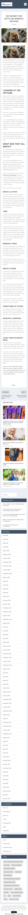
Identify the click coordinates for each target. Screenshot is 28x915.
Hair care (14, 24)
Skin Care (5, 815)
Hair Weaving (6, 811)
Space (5, 899)
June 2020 (5, 775)
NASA (9, 896)
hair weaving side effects (11, 885)
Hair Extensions (16, 865)
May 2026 (5, 543)
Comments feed (7, 847)
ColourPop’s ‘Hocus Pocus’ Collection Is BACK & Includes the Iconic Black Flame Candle (13, 422)
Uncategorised (7, 823)
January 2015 (6, 798)
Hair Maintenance (9, 868)
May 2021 (5, 749)
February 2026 (7, 554)
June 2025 (5, 585)
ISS (4, 896)
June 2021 (5, 745)
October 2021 (6, 730)
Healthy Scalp (8, 889)
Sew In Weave (17, 896)
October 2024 (6, 615)
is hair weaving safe (16, 892)
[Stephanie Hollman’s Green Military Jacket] (14, 454)
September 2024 (7, 619)
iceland (6, 892)
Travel (4, 819)
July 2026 (5, 535)
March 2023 (6, 688)
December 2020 (7, 768)
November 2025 (7, 566)
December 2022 (7, 699)
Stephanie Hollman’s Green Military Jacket (13, 464)
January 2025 (6, 604)
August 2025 (6, 577)
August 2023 (6, 669)
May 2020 (5, 779)
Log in (4, 840)
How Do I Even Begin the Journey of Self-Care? (13, 443)
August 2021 (6, 737)
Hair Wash (18, 872)
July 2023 (5, 673)
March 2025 (6, 596)
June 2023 (5, 676)
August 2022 (6, 714)
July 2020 (5, 772)
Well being (6, 830)
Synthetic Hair (13, 899)
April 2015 (5, 795)
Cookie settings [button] (21, 910)
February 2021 (7, 760)
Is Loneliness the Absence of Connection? (10, 525)
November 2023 (7, 657)
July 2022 (5, 718)
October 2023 (6, 661)
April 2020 (5, 783)
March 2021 (6, 756)
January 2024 (6, 650)
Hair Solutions (8, 872)
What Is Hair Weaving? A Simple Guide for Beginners (13, 520)
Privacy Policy (19, 914)
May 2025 (5, 589)
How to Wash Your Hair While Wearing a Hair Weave (14, 504)
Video (4, 827)
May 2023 (5, 680)
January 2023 (6, 695)
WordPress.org (7, 851)
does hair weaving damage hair (13, 861)
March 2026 (6, 550)
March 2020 (6, 787)
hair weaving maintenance (12, 878)
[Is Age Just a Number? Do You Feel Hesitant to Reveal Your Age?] (14, 475)
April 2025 (5, 592)
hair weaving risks (9, 882)
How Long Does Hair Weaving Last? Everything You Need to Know (12, 509)
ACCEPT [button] (14, 912)
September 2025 (7, 573)
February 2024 (7, 646)
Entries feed (6, 843)
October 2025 (6, 569)
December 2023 (7, 653)
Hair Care (6, 865)
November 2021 (7, 726)
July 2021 (5, 741)
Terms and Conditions (10, 914)
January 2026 (6, 558)
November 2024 (7, 611)
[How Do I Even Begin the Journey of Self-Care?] (14, 434)
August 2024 (6, 623)
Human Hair (17, 889)
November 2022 (7, 703)
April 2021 (5, 753)
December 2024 (7, 608)
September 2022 (7, 711)
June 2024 (5, 630)
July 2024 (5, 627)
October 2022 (6, 707)
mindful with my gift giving (9, 175)
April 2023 (5, 684)
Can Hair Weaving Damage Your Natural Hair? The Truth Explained (14, 515)
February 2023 (7, 692)
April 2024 (5, 638)
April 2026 (5, 547)
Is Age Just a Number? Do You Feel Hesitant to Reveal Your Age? (13, 483)
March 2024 (6, 642)
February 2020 (7, 791)
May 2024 (5, 634)
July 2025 (5, 581)
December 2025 (7, 562)
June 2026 (5, 539)
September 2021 (7, 734)
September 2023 (7, 665)
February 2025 (7, 600)
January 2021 (6, 764)
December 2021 (7, 722)
